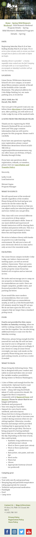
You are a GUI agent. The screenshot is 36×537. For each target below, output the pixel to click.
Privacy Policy (13, 517)
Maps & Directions (23, 505)
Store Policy (13, 522)
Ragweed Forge (23, 397)
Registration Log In (18, 12)
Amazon (5, 399)
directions (16, 109)
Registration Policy (16, 520)
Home (8, 23)
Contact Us (8, 505)
